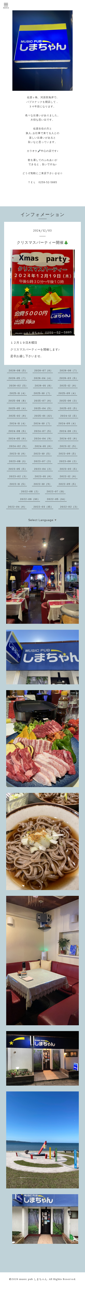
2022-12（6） (69, 476)
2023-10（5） (43, 453)
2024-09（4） (67, 423)
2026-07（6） (43, 370)
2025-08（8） (17, 400)
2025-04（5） (43, 408)
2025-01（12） (43, 415)
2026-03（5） (68, 378)
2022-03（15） (43, 506)
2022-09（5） (68, 483)
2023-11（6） (18, 453)
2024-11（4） (18, 423)
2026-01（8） (44, 385)
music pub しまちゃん (33, 1279)
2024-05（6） (17, 438)
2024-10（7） (43, 423)
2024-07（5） (43, 431)
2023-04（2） (43, 468)
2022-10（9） (43, 483)
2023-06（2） (68, 461)
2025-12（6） (69, 385)
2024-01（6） (44, 446)
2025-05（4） (17, 408)
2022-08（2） (30, 491)
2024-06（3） (68, 431)
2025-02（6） (18, 415)
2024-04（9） (43, 438)
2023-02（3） (18, 476)
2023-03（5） (69, 468)
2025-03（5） (69, 408)
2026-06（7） (69, 370)
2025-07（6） (43, 400)
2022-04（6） (17, 506)
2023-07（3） (43, 461)
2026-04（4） (43, 378)
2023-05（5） (17, 468)
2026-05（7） (17, 378)
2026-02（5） (18, 385)
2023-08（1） (18, 461)
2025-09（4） (67, 393)
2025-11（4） (18, 393)
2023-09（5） (68, 453)
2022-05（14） (57, 499)
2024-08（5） (17, 431)
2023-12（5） (69, 446)
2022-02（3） (69, 506)
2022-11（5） (18, 483)
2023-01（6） (44, 476)
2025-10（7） (43, 393)
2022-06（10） (30, 499)
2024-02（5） (18, 446)
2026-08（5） (18, 370)
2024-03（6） (69, 438)
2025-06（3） (68, 400)
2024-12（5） (69, 415)
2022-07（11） (56, 491)
